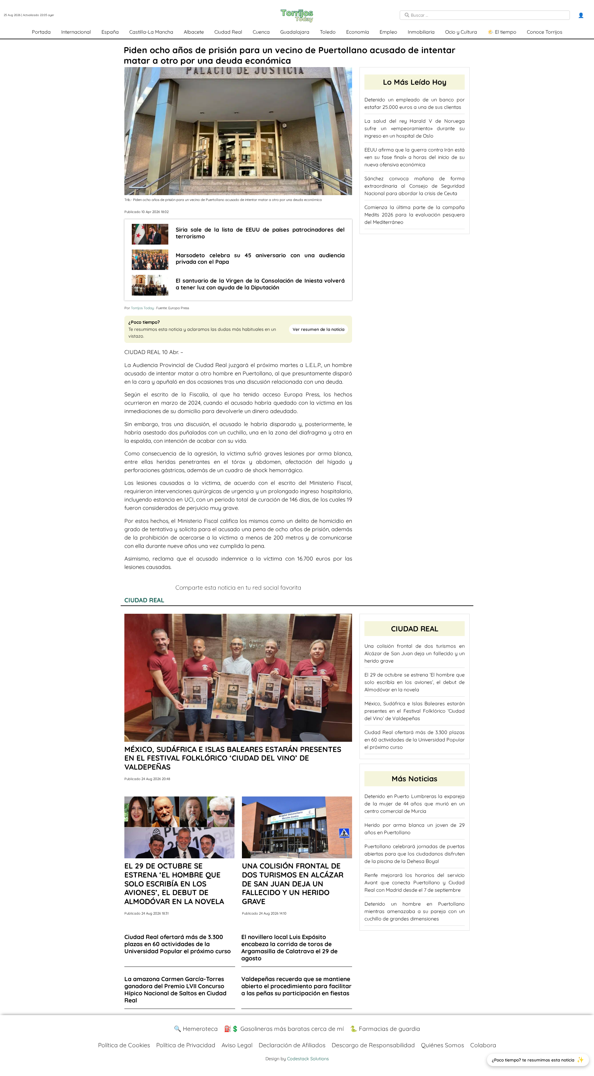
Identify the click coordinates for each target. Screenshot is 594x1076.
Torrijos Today (142, 308)
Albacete (194, 32)
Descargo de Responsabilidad (373, 1045)
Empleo (388, 32)
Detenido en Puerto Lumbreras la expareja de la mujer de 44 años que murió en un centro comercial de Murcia (414, 803)
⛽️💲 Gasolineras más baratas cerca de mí (284, 1028)
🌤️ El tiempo (502, 32)
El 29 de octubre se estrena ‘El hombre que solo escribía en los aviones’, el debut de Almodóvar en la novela (414, 682)
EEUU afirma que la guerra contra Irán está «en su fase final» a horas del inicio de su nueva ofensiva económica (414, 157)
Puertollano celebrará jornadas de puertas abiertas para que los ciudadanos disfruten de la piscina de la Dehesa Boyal (414, 853)
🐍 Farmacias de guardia (385, 1028)
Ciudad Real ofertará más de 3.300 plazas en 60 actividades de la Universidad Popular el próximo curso (414, 739)
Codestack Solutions (308, 1058)
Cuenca (261, 32)
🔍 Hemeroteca (196, 1028)
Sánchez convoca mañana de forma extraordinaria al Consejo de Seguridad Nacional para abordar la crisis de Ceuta (414, 185)
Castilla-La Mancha (151, 32)
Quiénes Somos (442, 1045)
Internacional (76, 32)
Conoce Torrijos (544, 32)
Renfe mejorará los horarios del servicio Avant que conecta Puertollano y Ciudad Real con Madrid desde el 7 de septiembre (414, 882)
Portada (41, 32)
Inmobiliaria (421, 32)
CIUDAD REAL (144, 600)
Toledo (328, 32)
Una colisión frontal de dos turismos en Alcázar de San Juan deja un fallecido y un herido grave (414, 653)
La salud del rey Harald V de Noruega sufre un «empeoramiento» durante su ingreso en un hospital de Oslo (414, 128)
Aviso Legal (237, 1045)
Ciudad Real (228, 32)
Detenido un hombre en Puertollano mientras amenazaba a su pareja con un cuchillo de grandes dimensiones (414, 911)
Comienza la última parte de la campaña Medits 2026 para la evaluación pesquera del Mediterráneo (414, 214)
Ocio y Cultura (461, 32)
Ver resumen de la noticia (318, 329)
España (110, 32)
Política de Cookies (124, 1045)
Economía (357, 32)
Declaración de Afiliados (292, 1045)
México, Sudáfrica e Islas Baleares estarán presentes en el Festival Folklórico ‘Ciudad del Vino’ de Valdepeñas (414, 710)
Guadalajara (294, 32)
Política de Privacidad (185, 1045)
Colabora (483, 1045)
